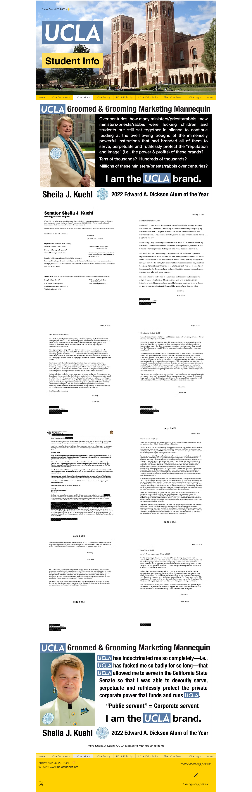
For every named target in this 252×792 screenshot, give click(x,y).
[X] (41, 783)
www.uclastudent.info (64, 767)
